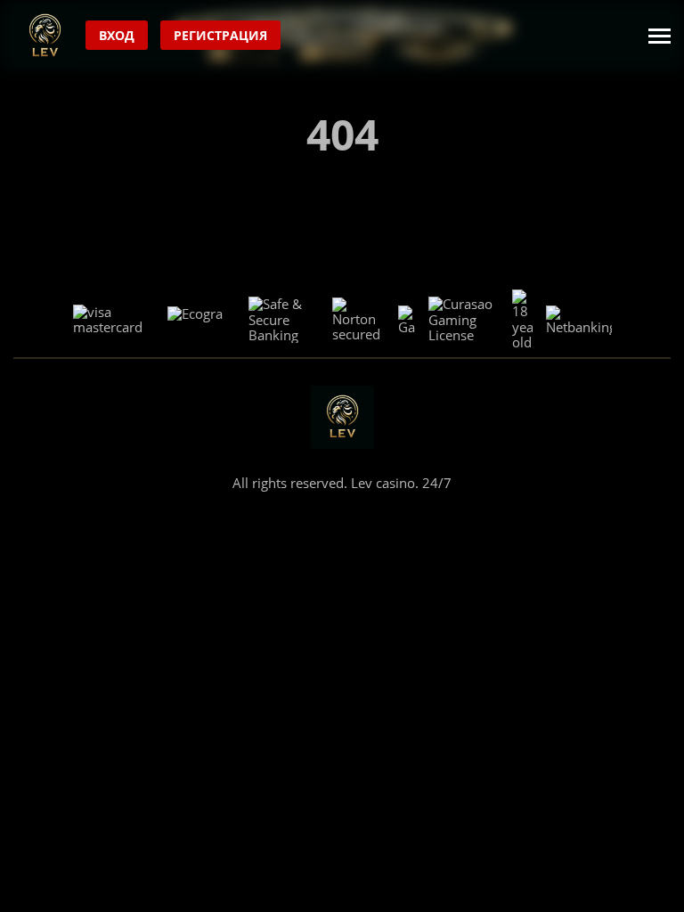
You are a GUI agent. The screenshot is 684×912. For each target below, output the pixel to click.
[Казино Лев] (45, 36)
